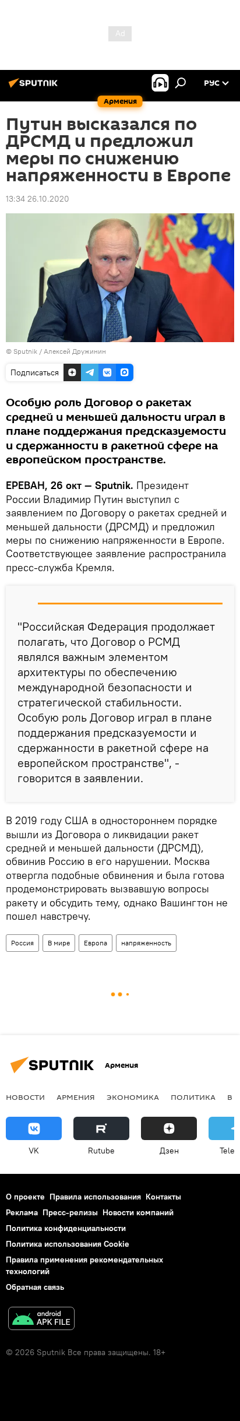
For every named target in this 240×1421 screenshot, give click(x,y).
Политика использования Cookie (67, 1244)
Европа (95, 942)
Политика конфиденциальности (66, 1228)
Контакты (163, 1196)
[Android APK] (41, 1320)
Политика (193, 1097)
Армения (76, 1097)
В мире (59, 942)
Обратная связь (35, 1287)
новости (25, 1097)
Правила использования (95, 1196)
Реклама (22, 1212)
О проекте (25, 1196)
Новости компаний (138, 1212)
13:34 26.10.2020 (37, 199)
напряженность (146, 942)
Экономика (133, 1097)
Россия (22, 942)
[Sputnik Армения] (35, 87)
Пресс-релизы (70, 1212)
